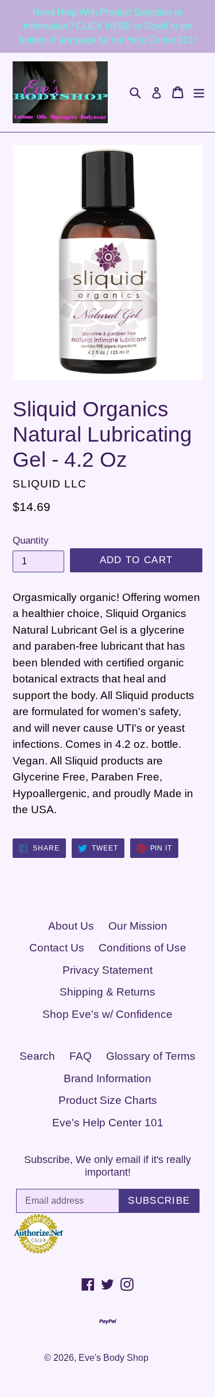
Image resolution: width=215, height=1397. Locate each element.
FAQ (80, 1056)
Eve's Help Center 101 (107, 1123)
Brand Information (107, 1078)
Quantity (31, 540)
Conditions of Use (142, 948)
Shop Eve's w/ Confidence (107, 1014)
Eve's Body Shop (113, 1358)
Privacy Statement (107, 970)
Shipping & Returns (107, 992)
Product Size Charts (107, 1100)
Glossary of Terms (151, 1056)
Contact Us (56, 948)
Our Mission (137, 926)
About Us (71, 926)
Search (37, 1056)
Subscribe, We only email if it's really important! (107, 1166)
